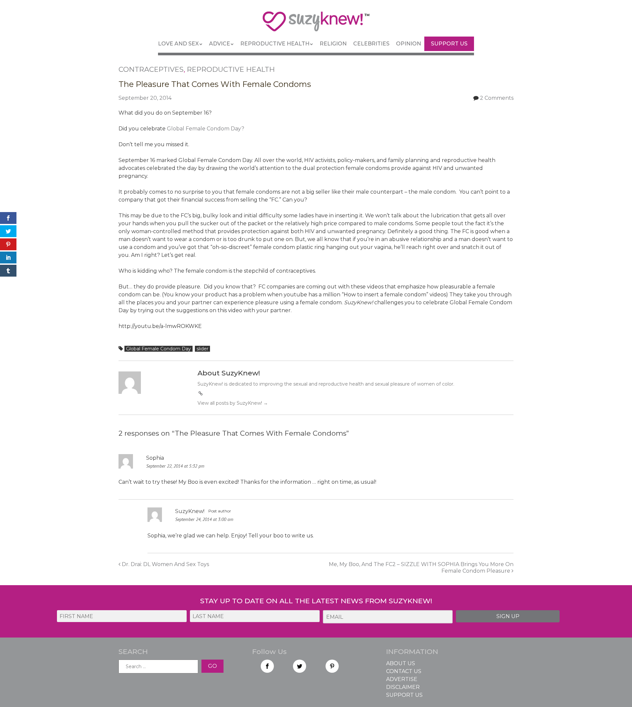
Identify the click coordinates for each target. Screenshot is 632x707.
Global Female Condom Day (158, 349)
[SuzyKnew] (316, 24)
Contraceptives (151, 69)
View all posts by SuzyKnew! (233, 403)
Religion (333, 44)
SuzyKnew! (189, 511)
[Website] (200, 393)
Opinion (408, 44)
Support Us (449, 44)
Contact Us (403, 671)
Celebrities (371, 44)
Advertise (401, 679)
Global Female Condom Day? (205, 128)
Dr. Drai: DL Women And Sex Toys (164, 564)
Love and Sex (178, 44)
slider (202, 349)
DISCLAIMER (403, 687)
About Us (400, 663)
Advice (219, 44)
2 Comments (497, 98)
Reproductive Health (274, 44)
